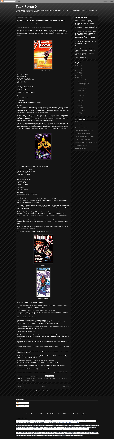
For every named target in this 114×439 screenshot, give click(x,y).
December (81, 80)
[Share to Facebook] (51, 376)
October (80, 90)
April (79, 105)
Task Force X (26, 7)
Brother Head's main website (83, 122)
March (80, 107)
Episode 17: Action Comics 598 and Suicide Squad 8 (41, 21)
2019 (78, 68)
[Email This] (46, 376)
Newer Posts (21, 386)
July (79, 97)
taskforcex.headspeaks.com (25, 312)
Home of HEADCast (80, 125)
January (80, 110)
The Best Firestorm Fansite (82, 133)
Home (44, 386)
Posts (19, 403)
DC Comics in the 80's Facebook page (86, 142)
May (79, 102)
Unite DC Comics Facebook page (84, 136)
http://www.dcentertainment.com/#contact (69, 422)
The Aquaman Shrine (81, 145)
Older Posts (65, 386)
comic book (39, 378)
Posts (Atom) (46, 391)
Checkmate (32, 378)
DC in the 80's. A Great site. (82, 139)
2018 (78, 70)
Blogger (85, 413)
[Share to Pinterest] (53, 376)
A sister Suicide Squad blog (82, 127)
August (80, 95)
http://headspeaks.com (50, 312)
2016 (78, 75)
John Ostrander (63, 378)
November (81, 88)
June (80, 100)
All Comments (21, 406)
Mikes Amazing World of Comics (84, 130)
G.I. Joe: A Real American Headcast (34, 334)
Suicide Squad (26, 380)
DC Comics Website (80, 148)
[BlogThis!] (48, 376)
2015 (78, 77)
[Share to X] (49, 376)
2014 (78, 113)
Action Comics (25, 378)
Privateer (19, 380)
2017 (78, 73)
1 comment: (39, 376)
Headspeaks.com (53, 378)
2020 (78, 65)
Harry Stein (45, 378)
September (81, 93)
